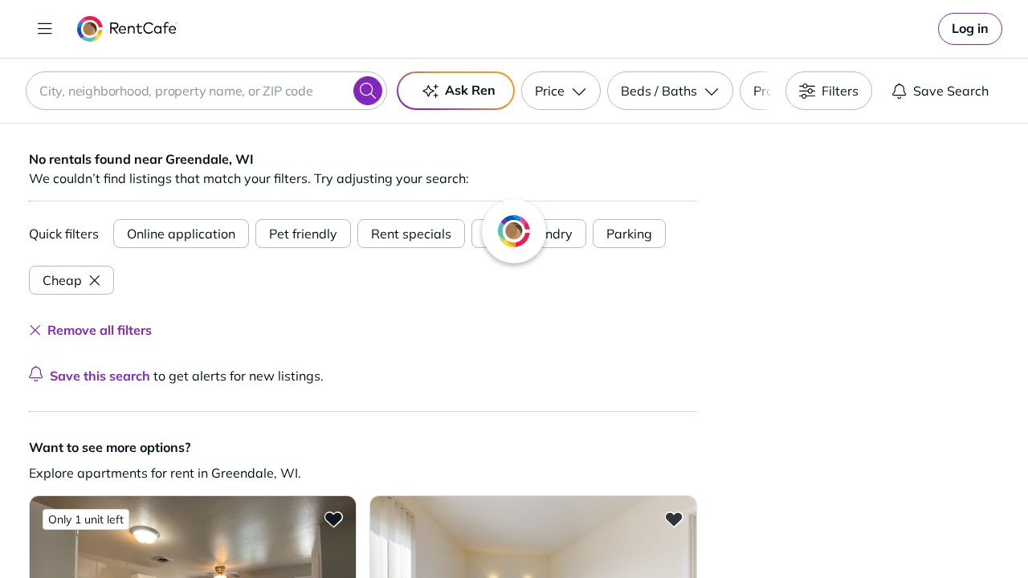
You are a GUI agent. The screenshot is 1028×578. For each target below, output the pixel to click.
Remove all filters (99, 330)
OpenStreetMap (944, 531)
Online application (181, 234)
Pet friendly (303, 234)
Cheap (62, 280)
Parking (629, 234)
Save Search (951, 91)
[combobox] (206, 90)
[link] (970, 29)
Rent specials (411, 234)
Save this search (100, 376)
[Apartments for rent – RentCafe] (127, 29)
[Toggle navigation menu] (45, 29)
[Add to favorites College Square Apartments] (673, 518)
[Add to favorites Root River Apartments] (333, 518)
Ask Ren (470, 90)
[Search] (367, 90)
